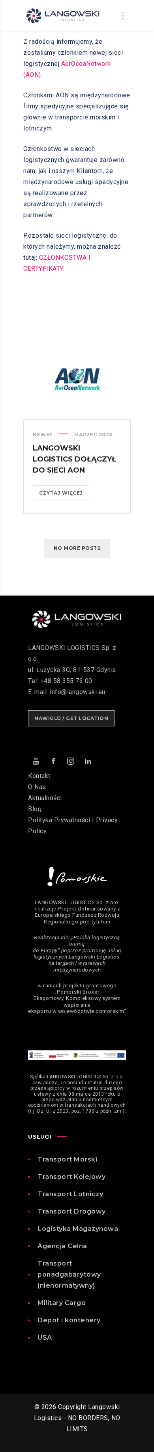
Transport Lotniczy (70, 1194)
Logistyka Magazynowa (78, 1228)
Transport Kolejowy (71, 1176)
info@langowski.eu (77, 692)
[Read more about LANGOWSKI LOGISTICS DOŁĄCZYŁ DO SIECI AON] (77, 379)
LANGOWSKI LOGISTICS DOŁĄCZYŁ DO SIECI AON (74, 459)
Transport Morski (67, 1159)
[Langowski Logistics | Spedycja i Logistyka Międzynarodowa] (62, 16)
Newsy (43, 434)
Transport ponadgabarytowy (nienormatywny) (69, 1274)
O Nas (37, 787)
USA (45, 1337)
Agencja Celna (62, 1246)
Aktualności (45, 798)
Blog (34, 809)
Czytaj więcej (64, 495)
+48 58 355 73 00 (66, 681)
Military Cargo (62, 1303)
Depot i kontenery (69, 1320)
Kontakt (39, 776)
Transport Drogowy (72, 1211)
